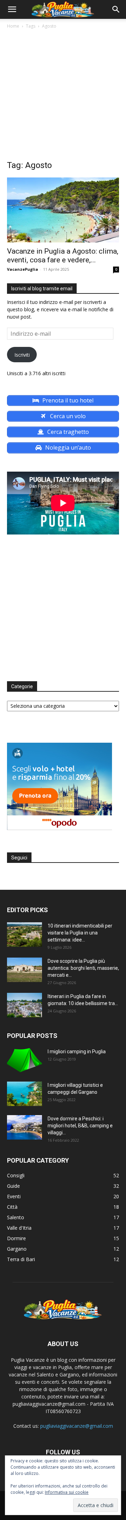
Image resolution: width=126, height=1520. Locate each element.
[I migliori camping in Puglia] (24, 1060)
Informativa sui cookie (67, 1492)
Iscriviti (22, 354)
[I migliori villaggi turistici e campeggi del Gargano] (24, 1094)
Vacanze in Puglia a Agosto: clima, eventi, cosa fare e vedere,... (62, 255)
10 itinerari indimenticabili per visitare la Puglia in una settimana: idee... (80, 933)
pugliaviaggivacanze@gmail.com (76, 1426)
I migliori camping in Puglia (77, 1051)
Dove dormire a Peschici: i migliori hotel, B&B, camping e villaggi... (80, 1125)
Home (13, 26)
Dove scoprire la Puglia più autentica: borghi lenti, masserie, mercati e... (83, 968)
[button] (12, 9)
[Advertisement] (63, 96)
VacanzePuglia (22, 269)
